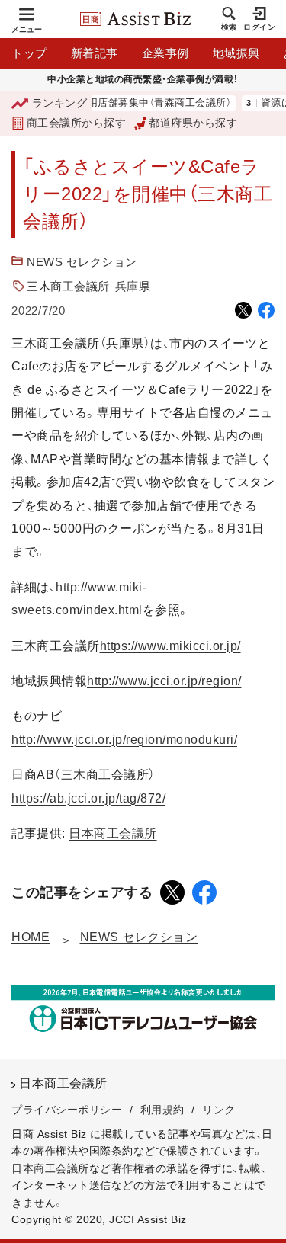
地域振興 (236, 52)
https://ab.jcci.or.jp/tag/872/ (88, 798)
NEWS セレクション (82, 261)
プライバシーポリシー (66, 1110)
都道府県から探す (193, 123)
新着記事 (94, 52)
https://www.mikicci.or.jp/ (170, 645)
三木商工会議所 (68, 286)
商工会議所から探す (76, 123)
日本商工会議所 (113, 833)
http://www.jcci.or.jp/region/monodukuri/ (124, 739)
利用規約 (162, 1110)
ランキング (59, 103)
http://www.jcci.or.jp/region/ (164, 680)
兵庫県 (133, 286)
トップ (29, 52)
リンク (219, 1110)
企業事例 (165, 52)
